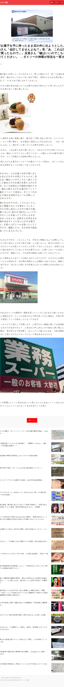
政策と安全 (13, 680)
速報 (61, 2)
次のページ (32, 420)
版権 (28, 680)
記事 (51, 2)
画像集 (57, 2)
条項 (18, 680)
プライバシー (22, 680)
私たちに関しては (5, 680)
